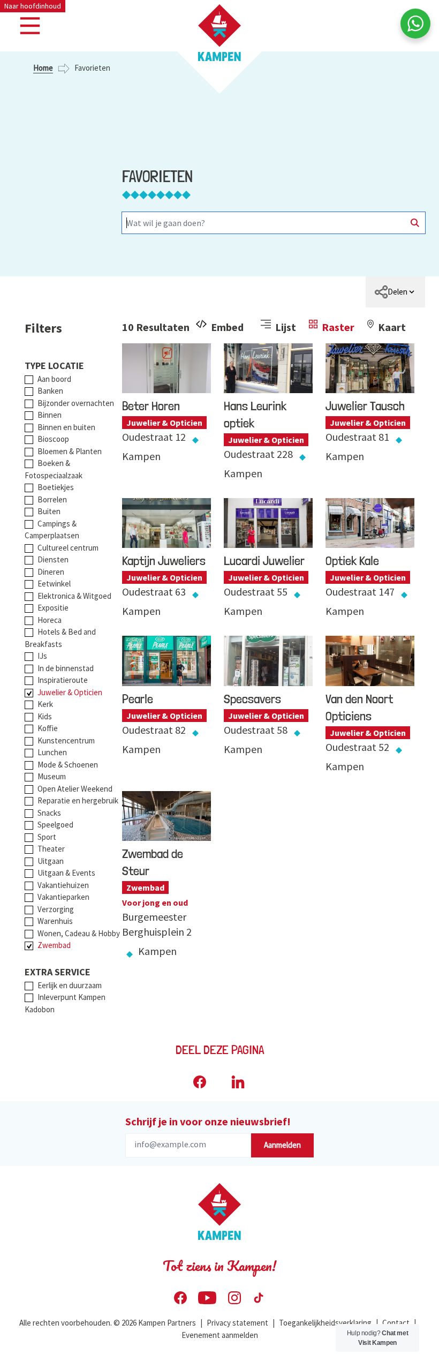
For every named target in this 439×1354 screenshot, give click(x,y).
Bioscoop (53, 439)
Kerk (45, 704)
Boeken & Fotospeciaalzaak (53, 469)
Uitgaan (50, 861)
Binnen (49, 415)
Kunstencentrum (66, 740)
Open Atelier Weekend (74, 789)
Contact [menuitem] (396, 1323)
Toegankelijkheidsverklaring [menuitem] (325, 1323)
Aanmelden (282, 1145)
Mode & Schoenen (67, 764)
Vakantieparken (63, 897)
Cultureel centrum (68, 548)
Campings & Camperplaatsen (52, 529)
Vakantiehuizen (63, 885)
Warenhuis (55, 921)
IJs (42, 656)
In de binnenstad (65, 668)
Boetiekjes (55, 487)
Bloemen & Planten (69, 451)
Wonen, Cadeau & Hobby (78, 933)
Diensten (53, 559)
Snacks (49, 813)
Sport (46, 837)
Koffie (47, 728)
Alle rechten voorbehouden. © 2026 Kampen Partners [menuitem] (107, 1323)
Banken (50, 391)
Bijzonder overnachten (75, 403)
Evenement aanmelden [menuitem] (219, 1335)
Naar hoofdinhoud (32, 6)
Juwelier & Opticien (69, 692)
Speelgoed (55, 824)
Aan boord (54, 379)
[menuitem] (395, 292)
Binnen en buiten (66, 427)
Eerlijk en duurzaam (69, 985)
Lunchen (52, 752)
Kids (44, 716)
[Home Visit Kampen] (219, 32)
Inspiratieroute (62, 680)
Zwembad (54, 945)
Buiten (48, 511)
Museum (51, 776)
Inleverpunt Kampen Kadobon (65, 1003)
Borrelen (52, 499)
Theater (51, 849)
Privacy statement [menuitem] (237, 1323)
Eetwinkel (54, 583)
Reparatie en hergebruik (77, 800)
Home (43, 68)
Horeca (49, 620)
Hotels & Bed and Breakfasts (60, 638)
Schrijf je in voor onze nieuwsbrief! (208, 1121)
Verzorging (55, 909)
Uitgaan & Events (66, 873)
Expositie (53, 608)
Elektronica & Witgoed (74, 596)
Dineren (50, 572)
